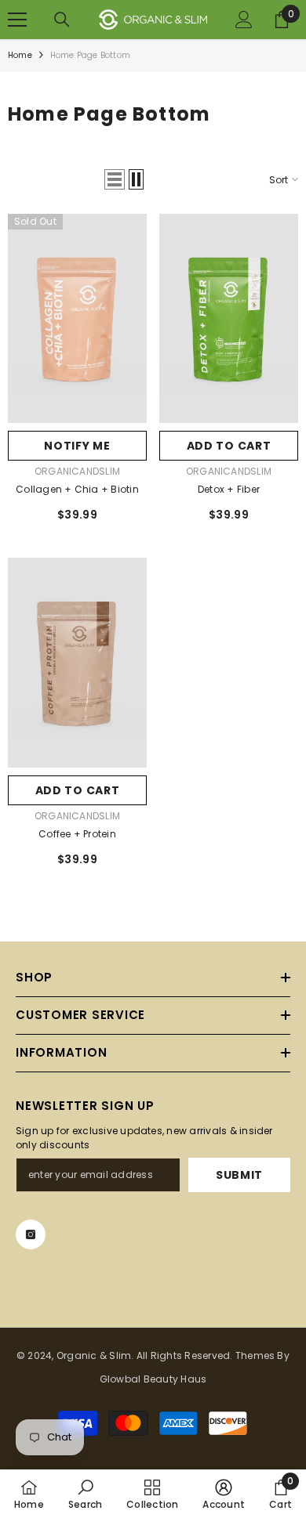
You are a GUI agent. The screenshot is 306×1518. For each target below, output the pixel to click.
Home (20, 55)
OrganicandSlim (77, 471)
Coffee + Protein (77, 833)
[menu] (17, 19)
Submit (239, 1175)
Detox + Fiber (229, 489)
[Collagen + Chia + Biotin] (77, 318)
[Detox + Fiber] (228, 318)
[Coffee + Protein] (77, 662)
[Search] (62, 19)
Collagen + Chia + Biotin (77, 489)
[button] (114, 179)
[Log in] (244, 19)
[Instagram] (31, 1234)
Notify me (77, 446)
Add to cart (229, 446)
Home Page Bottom (90, 55)
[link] (85, 1494)
